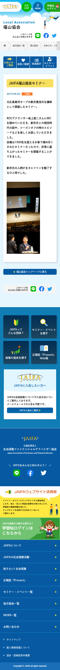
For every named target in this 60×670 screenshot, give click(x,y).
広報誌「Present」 (15, 580)
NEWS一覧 (9, 615)
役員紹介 (36, 64)
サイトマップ (13, 639)
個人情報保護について (18, 647)
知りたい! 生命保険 (14, 568)
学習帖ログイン (51, 7)
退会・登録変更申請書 (18, 655)
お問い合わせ (11, 626)
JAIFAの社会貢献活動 (16, 557)
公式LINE (26, 6)
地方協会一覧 (11, 603)
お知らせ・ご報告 (10, 64)
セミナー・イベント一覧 (18, 592)
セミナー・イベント (50, 64)
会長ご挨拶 (23, 64)
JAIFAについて (12, 545)
